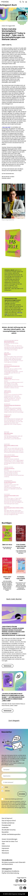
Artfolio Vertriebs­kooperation (11, 834)
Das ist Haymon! (7, 818)
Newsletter (5, 832)
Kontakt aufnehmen (8, 823)
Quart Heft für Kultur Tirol (10, 841)
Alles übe (6, 433)
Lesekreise (5, 827)
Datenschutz (6, 846)
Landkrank (7, 416)
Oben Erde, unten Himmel (11, 456)
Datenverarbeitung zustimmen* (14, 799)
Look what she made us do (11, 495)
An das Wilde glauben (10, 482)
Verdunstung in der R (10, 405)
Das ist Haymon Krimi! (9, 820)
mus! (12, 341)
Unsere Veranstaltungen (9, 839)
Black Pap (6, 354)
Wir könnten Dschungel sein (12, 366)
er (10, 354)
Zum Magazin (14, 720)
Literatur (7, 791)
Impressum (5, 848)
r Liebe (11, 433)
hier (20, 807)
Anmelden (22, 794)
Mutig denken (8, 378)
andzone (18, 405)
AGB (3, 844)
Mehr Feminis (7, 341)
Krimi (6, 787)
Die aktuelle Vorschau (9, 830)
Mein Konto (5, 851)
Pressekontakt (6, 825)
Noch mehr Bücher (14, 599)
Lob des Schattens (9, 468)
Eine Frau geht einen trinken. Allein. (14, 507)
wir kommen (7, 392)
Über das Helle (6, 127)
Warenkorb (5, 853)
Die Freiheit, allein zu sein (11, 445)
